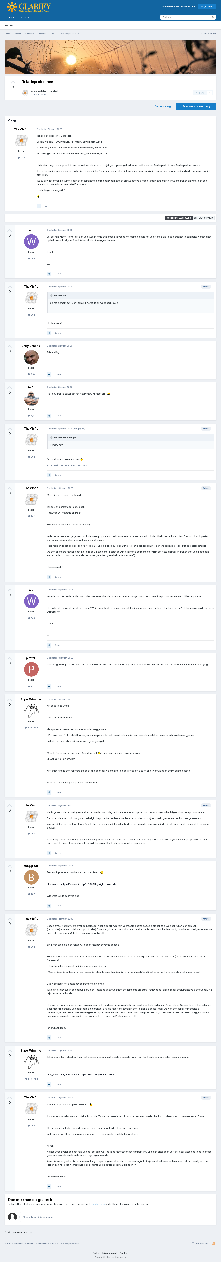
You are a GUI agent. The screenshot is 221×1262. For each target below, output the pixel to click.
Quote (47, 206)
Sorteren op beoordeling (179, 218)
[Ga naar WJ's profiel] (31, 241)
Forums (9, 25)
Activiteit (24, 17)
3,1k (32, 415)
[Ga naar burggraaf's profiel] (31, 877)
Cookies (124, 1253)
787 (32, 894)
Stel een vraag (163, 106)
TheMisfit (53, 91)
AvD (31, 387)
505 (32, 258)
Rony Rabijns (31, 346)
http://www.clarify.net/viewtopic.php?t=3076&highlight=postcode (81, 884)
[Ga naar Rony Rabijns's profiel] (31, 357)
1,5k (29, 727)
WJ (30, 230)
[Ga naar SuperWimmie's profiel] (31, 711)
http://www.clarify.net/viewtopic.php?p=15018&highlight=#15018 (80, 1074)
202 (22, 157)
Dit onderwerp (198, 17)
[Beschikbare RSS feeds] (213, 1243)
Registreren (207, 6)
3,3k (32, 374)
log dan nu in (98, 1204)
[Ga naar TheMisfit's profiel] (25, 92)
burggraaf (30, 866)
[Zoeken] (212, 17)
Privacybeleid (109, 1253)
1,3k (32, 686)
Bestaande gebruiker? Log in (178, 6)
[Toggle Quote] (51, 295)
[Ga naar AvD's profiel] (31, 398)
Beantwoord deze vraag (196, 106)
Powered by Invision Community (110, 1257)
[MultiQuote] (39, 206)
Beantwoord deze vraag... (39, 1217)
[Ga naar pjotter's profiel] (31, 669)
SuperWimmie (31, 699)
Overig (11, 17)
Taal (95, 1253)
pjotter (31, 658)
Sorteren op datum (203, 218)
